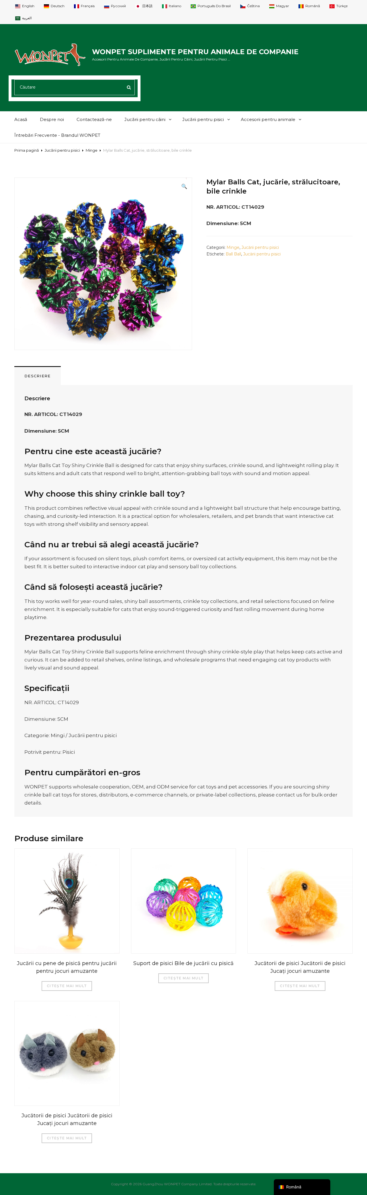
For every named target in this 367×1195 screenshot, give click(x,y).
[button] (184, 186)
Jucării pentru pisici (203, 119)
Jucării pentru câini (144, 119)
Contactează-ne (94, 119)
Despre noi (52, 119)
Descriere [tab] (37, 376)
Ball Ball (233, 254)
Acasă (20, 119)
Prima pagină (26, 150)
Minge (91, 150)
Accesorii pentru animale (268, 119)
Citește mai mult (67, 986)
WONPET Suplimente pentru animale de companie (195, 52)
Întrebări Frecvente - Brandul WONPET (57, 135)
